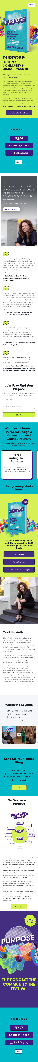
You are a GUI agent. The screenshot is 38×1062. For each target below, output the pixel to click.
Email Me (19, 788)
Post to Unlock (19, 554)
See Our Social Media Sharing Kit (19, 570)
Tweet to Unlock (19, 562)
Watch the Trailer (12, 209)
